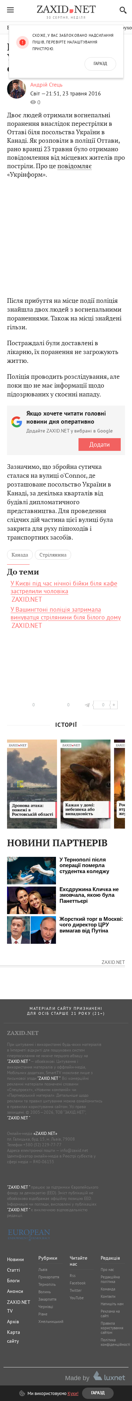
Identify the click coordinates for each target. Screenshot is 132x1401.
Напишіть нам (112, 1303)
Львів (42, 1269)
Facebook (78, 1283)
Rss (73, 1275)
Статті (13, 1270)
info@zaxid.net (74, 1150)
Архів (13, 1321)
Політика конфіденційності (115, 1342)
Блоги (13, 1280)
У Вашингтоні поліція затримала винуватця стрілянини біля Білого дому (66, 613)
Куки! (73, 1393)
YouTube (77, 1297)
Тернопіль (47, 1284)
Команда (108, 1289)
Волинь (44, 1291)
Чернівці (45, 1306)
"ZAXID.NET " (18, 1061)
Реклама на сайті (110, 1313)
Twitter (76, 1290)
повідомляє (74, 166)
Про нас (107, 1269)
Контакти (108, 1296)
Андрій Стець (46, 84)
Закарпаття (47, 1299)
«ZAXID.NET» (45, 1133)
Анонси (15, 1291)
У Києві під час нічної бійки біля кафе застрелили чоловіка (64, 587)
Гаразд (100, 64)
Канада (20, 555)
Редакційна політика (110, 1279)
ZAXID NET (66, 9)
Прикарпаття (48, 1277)
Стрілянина (53, 555)
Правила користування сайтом (112, 1328)
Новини (15, 1259)
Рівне (43, 1314)
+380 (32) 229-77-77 (42, 1144)
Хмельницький (50, 1321)
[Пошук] (121, 10)
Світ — (38, 93)
